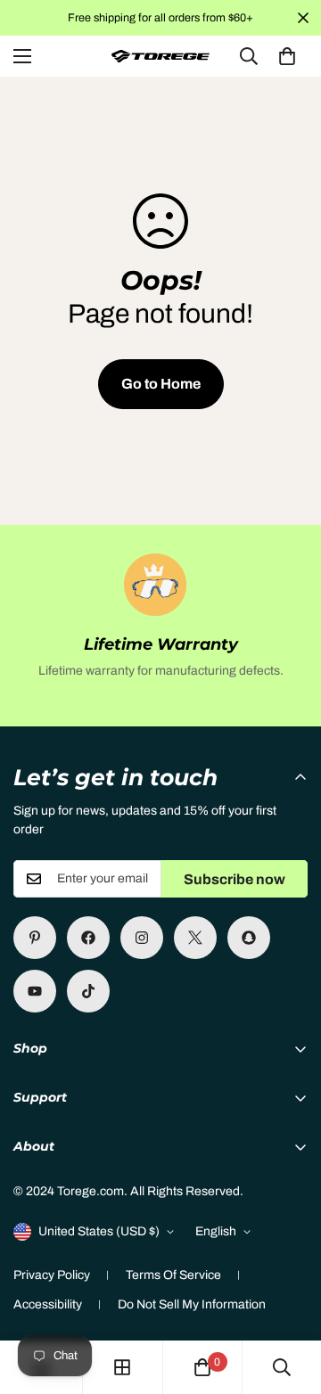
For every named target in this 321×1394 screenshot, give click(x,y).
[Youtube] (34, 991)
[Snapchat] (248, 937)
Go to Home (161, 383)
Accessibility (47, 1304)
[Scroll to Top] (289, 1299)
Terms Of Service (173, 1275)
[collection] (122, 1367)
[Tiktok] (88, 991)
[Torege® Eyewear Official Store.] (160, 56)
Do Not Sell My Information (192, 1304)
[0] (287, 56)
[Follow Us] (141, 937)
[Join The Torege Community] (88, 937)
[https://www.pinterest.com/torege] (34, 937)
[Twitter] (195, 937)
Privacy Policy (51, 1275)
